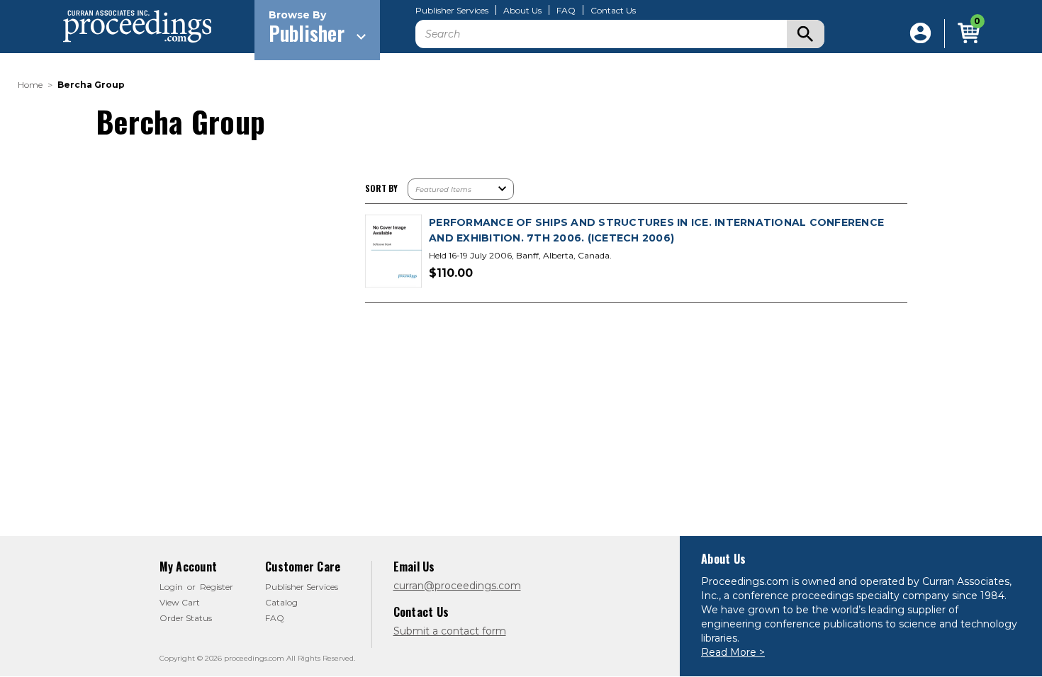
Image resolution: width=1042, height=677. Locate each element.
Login (171, 586)
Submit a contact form (449, 631)
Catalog (281, 602)
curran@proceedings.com (457, 585)
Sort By (381, 188)
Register (216, 586)
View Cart (179, 602)
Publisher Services (451, 10)
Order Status (185, 618)
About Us (522, 10)
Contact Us (613, 10)
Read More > (733, 652)
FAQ (566, 10)
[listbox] (461, 189)
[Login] (920, 33)
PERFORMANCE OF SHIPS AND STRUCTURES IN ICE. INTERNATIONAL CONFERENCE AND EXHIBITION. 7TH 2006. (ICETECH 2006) (656, 230)
